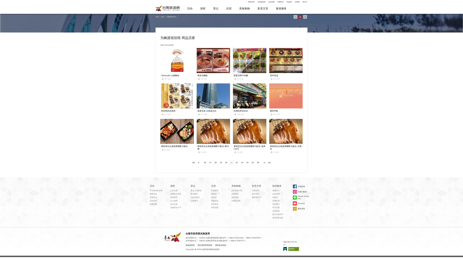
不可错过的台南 (156, 190)
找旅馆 (214, 194)
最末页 (269, 162)
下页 (199, 162)
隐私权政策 (190, 245)
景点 (215, 8)
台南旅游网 (167, 8)
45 (253, 163)
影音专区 (255, 194)
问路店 (275, 197)
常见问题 (276, 207)
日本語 (297, 2)
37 (210, 163)
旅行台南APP (277, 214)
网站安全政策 (220, 245)
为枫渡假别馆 (171, 17)
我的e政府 (285, 249)
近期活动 (153, 197)
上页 (264, 162)
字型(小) (295, 17)
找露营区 (214, 201)
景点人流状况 (196, 190)
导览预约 (276, 204)
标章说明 (214, 207)
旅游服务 (281, 8)
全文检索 (271, 2)
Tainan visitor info (303, 197)
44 (247, 163)
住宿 (229, 8)
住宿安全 (214, 204)
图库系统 (255, 197)
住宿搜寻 (214, 190)
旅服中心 (276, 190)
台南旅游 (301, 186)
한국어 (305, 2)
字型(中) (300, 17)
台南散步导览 (175, 194)
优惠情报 (153, 204)
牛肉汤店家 (236, 201)
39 (221, 163)
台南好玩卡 (174, 207)
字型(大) (305, 17)
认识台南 (173, 190)
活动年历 (153, 201)
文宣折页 (255, 190)
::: (246, 1)
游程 (202, 8)
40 (226, 163)
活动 (189, 8)
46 (258, 163)
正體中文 (280, 2)
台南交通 (276, 194)
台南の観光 (302, 192)
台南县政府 (261, 2)
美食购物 (244, 8)
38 (216, 163)
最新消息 (153, 194)
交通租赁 (276, 201)
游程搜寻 (173, 197)
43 (242, 163)
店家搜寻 (235, 194)
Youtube (301, 203)
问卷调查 (276, 211)
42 (237, 163)
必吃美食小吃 (237, 190)
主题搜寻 (194, 201)
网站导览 (251, 2)
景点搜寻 (194, 194)
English (289, 2)
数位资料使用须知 (205, 245)
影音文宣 (263, 8)
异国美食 (235, 197)
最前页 (193, 162)
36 (205, 163)
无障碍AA (293, 249)
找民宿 (214, 197)
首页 (157, 17)
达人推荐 (173, 201)
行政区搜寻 (195, 197)
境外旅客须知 (277, 218)
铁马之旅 (173, 204)
